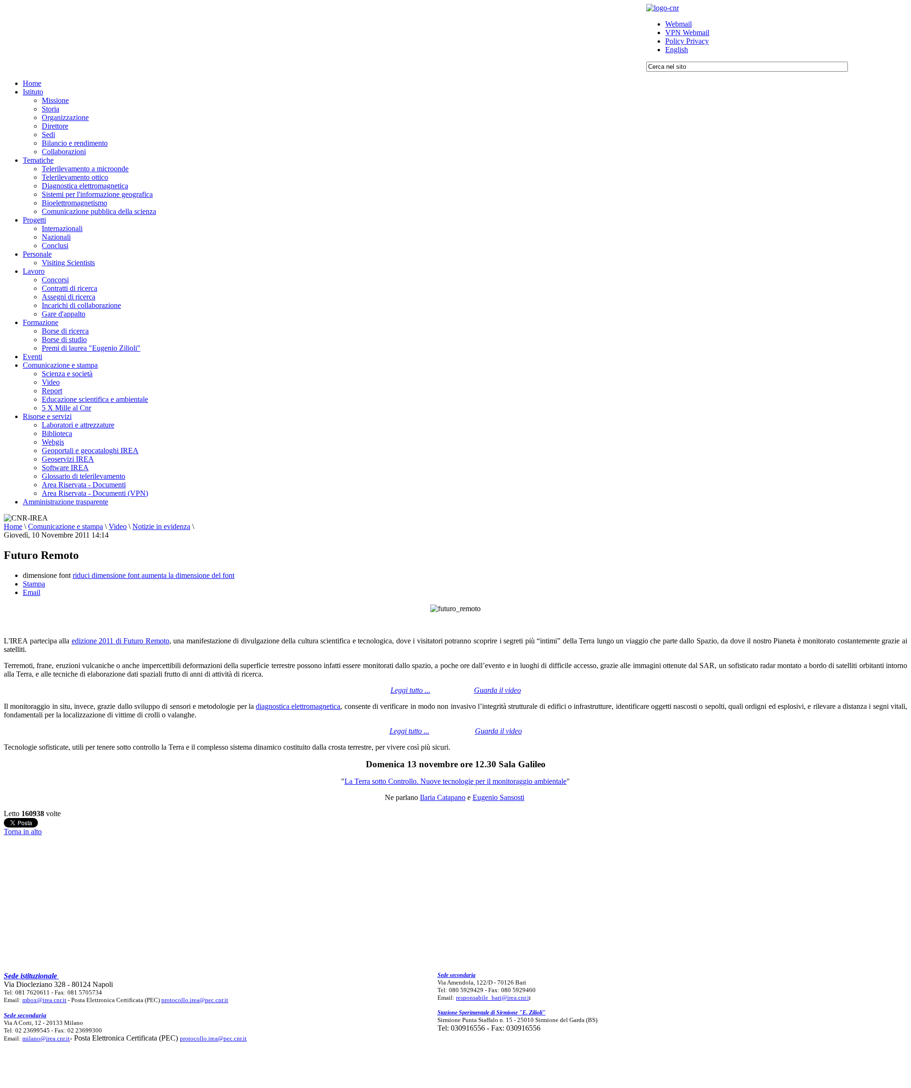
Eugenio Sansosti (498, 797)
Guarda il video (497, 690)
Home (13, 526)
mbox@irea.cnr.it (44, 1000)
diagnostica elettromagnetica (298, 706)
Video (118, 526)
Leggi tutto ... (409, 731)
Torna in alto (23, 832)
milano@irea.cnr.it (46, 1038)
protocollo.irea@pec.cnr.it (194, 1000)
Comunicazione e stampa (65, 526)
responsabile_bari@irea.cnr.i (492, 997)
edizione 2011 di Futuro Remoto (120, 641)
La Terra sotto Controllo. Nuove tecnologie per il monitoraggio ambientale (455, 781)
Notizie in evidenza (161, 526)
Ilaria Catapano (442, 797)
